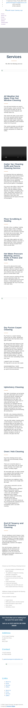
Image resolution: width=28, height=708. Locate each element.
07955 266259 (7, 654)
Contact (3, 24)
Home (2, 14)
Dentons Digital (11, 706)
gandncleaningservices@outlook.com (13, 659)
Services (3, 19)
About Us (3, 15)
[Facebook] (4, 671)
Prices (2, 17)
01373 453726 (14, 623)
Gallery (3, 20)
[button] (14, 26)
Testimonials (4, 22)
